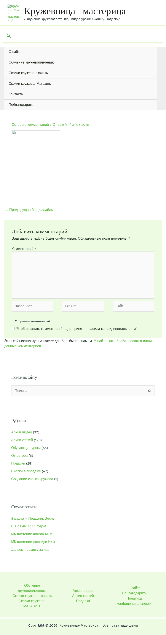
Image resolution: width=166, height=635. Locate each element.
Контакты (16, 94)
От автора (19, 456)
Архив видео (21, 432)
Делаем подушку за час (30, 549)
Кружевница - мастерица (75, 11)
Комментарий (24, 249)
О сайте (15, 52)
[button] (8, 36)
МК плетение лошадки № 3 (33, 542)
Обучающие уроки (26, 448)
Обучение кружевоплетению (31, 62)
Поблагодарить (21, 105)
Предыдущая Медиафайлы (29, 210)
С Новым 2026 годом (28, 526)
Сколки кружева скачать (28, 73)
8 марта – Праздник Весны (33, 518)
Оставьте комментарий (30, 125)
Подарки (18, 463)
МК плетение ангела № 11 (32, 534)
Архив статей (22, 440)
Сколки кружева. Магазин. (30, 83)
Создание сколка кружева (32, 479)
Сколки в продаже (26, 471)
